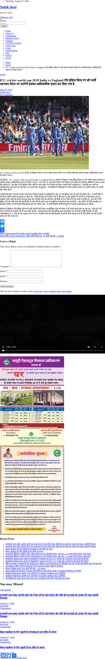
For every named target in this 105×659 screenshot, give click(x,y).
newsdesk (4, 606)
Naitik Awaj (8, 7)
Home (8, 31)
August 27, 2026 (7, 603)
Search (3, 20)
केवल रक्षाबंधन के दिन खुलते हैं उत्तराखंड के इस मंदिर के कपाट (29, 549)
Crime (8, 48)
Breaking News (12, 38)
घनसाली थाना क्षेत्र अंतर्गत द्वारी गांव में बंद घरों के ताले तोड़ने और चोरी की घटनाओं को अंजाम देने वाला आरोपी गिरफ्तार (50, 544)
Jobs (7, 53)
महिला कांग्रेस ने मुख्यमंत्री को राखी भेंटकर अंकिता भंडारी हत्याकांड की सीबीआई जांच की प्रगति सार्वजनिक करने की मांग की (53, 564)
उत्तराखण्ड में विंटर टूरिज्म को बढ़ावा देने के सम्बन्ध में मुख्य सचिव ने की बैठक (34, 566)
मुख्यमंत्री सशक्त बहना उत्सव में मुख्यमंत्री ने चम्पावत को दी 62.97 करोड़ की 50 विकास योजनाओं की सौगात (47, 559)
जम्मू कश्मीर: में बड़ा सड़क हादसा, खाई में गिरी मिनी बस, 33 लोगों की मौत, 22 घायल (32, 236)
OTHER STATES (13, 43)
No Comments (6, 94)
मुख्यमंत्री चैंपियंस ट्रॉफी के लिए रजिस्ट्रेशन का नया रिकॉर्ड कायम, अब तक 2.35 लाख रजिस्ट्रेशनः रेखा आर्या (48, 554)
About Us (9, 33)
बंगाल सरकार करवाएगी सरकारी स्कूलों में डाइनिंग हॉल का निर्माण (24, 234)
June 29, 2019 (6, 90)
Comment (5, 266)
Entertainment (11, 50)
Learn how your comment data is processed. (53, 291)
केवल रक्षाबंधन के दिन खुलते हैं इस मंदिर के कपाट (24, 551)
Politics (8, 55)
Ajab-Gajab (10, 45)
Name (3, 271)
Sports (8, 58)
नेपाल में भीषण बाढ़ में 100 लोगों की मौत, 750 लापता (25, 568)
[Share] (52, 230)
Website (3, 281)
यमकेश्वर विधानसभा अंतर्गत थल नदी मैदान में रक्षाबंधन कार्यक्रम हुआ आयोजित (35, 573)
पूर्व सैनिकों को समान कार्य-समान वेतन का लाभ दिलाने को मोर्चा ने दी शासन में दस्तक (37, 578)
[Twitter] (52, 226)
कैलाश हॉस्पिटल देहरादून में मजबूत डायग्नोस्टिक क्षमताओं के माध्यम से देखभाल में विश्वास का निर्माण (43, 571)
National (9, 41)
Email (3, 276)
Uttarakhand (10, 36)
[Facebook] (52, 221)
